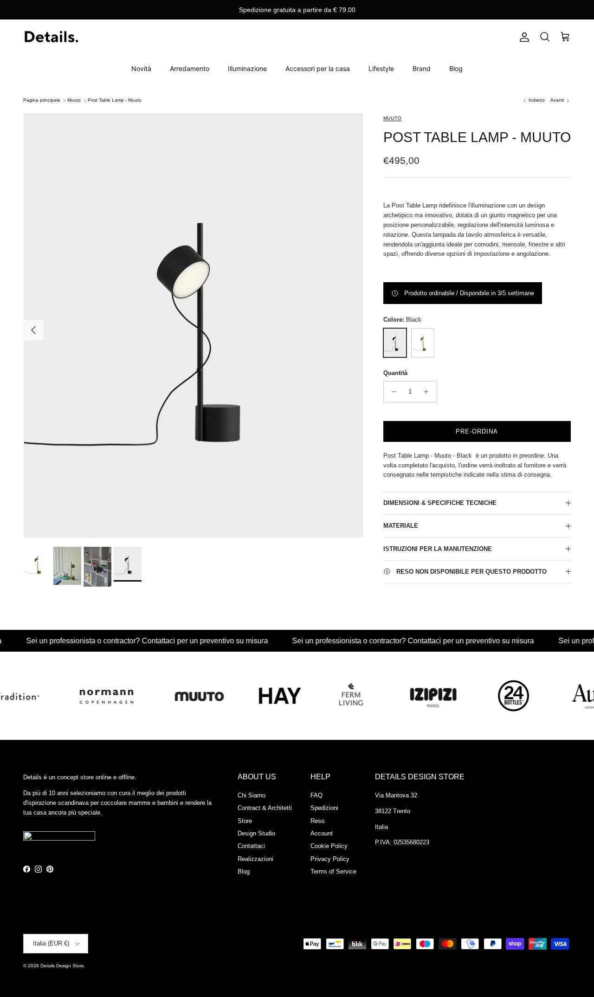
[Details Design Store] (51, 37)
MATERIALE (400, 525)
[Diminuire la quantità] (392, 392)
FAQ (316, 795)
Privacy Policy (329, 858)
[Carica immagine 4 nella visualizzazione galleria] (193, 325)
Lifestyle (381, 68)
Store (245, 820)
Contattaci (251, 845)
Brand (422, 68)
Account (321, 833)
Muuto (74, 100)
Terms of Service (333, 871)
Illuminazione (247, 68)
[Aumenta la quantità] (428, 392)
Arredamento (189, 68)
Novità (141, 68)
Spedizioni (324, 807)
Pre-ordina (477, 431)
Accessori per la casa (317, 68)
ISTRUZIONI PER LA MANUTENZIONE (437, 548)
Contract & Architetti (265, 807)
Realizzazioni (255, 858)
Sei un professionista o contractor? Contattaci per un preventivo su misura (124, 641)
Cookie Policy (329, 845)
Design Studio (256, 833)
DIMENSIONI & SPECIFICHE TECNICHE (440, 502)
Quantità (395, 372)
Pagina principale (41, 100)
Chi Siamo (251, 795)
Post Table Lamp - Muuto (115, 100)
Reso (317, 820)
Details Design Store (62, 965)
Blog (456, 68)
